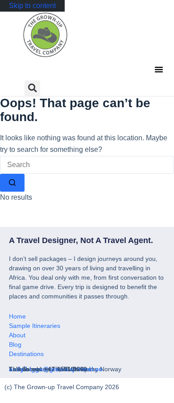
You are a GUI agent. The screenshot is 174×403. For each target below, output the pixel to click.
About (17, 335)
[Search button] (12, 183)
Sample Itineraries (34, 325)
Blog (15, 344)
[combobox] (87, 165)
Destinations (26, 353)
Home (17, 316)
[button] (159, 69)
